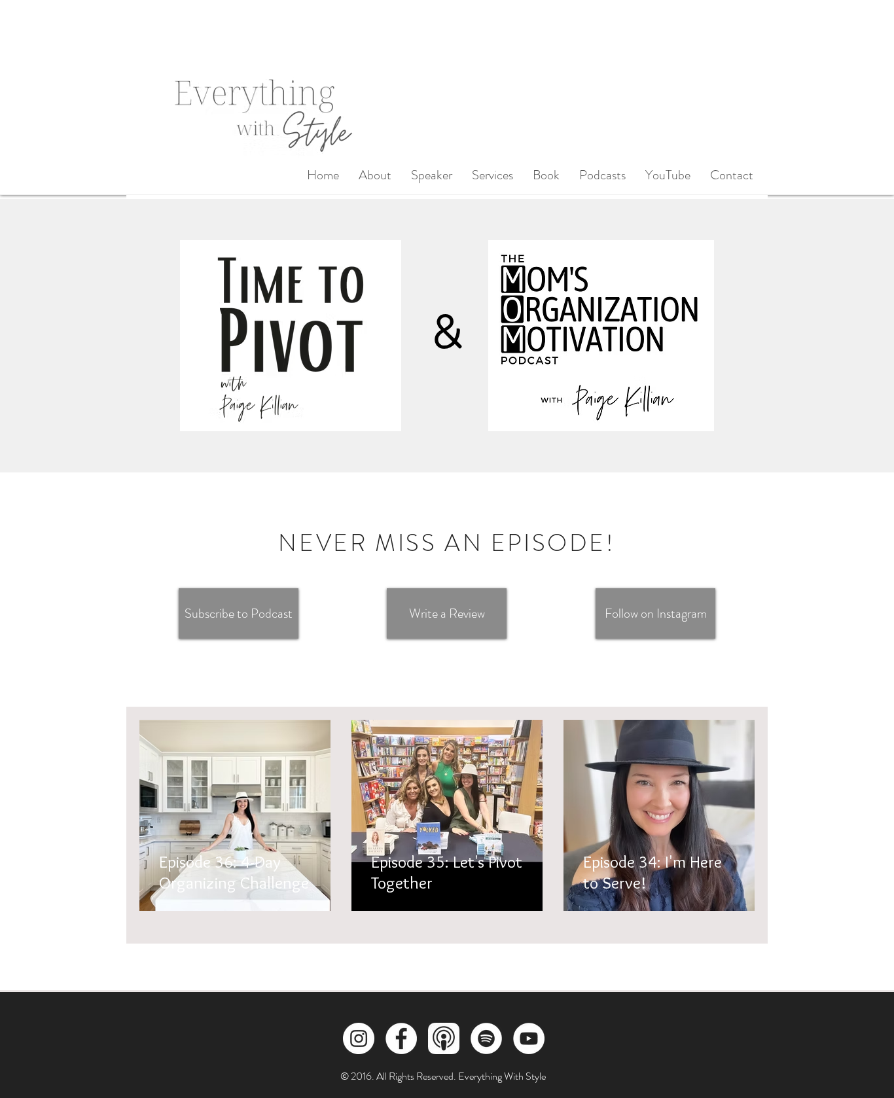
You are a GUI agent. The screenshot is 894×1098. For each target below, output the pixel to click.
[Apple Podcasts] (443, 1038)
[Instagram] (358, 1038)
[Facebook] (401, 1038)
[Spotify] (486, 1038)
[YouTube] (529, 1038)
